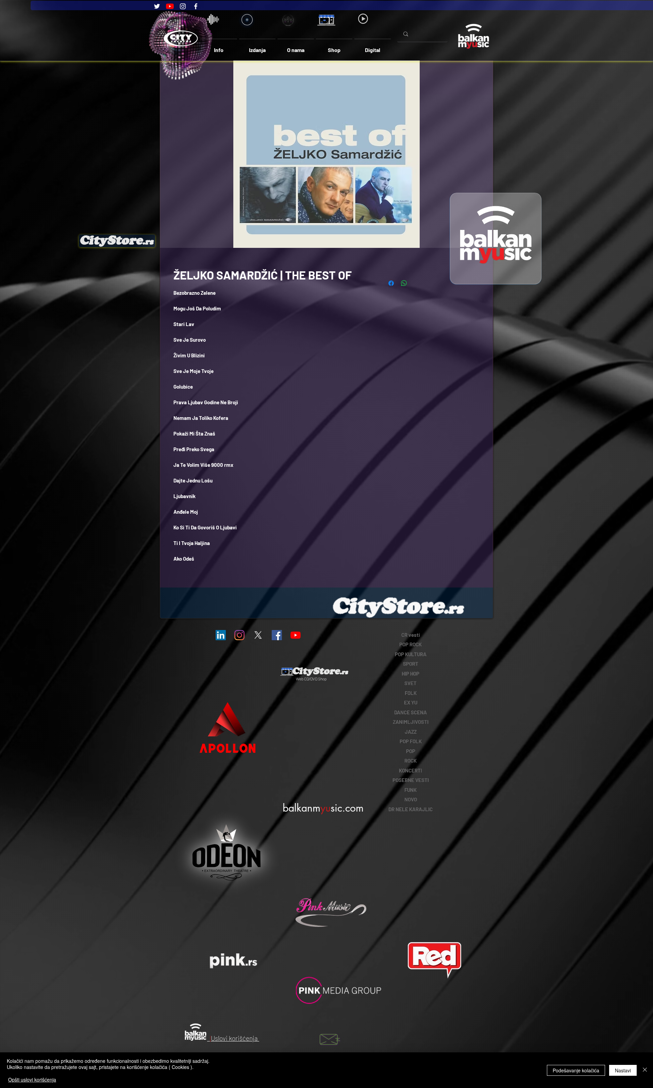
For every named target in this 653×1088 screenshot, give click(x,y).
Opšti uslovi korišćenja (32, 1079)
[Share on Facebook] (391, 283)
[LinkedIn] (221, 635)
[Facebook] (196, 6)
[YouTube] (170, 6)
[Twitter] (157, 6)
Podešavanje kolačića (576, 1070)
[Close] (645, 1070)
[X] (258, 635)
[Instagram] (183, 6)
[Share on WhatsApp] (404, 283)
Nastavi (623, 1070)
